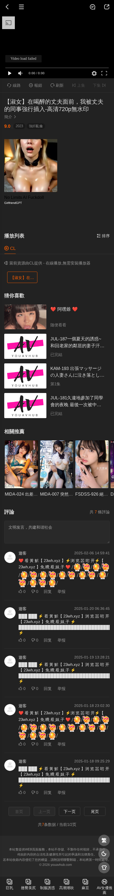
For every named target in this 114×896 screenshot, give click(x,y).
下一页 (70, 811)
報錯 (35, 85)
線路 (13, 85)
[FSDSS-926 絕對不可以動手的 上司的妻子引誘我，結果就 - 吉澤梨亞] (91, 464)
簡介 (10, 117)
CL (10, 248)
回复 (48, 591)
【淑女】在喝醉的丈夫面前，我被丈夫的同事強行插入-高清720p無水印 (23, 277)
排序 (103, 236)
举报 (61, 591)
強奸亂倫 (36, 126)
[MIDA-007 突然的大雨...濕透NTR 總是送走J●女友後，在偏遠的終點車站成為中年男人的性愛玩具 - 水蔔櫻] (56, 464)
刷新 (57, 85)
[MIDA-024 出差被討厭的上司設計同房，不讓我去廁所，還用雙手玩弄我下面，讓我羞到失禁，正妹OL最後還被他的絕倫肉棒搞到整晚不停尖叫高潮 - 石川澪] (21, 464)
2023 (19, 126)
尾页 (95, 811)
